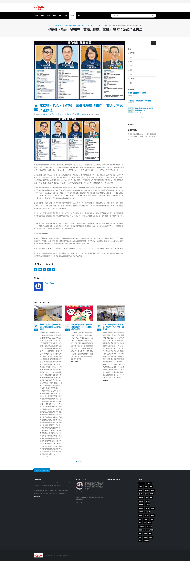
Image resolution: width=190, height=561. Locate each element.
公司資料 (132, 53)
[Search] (153, 15)
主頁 (79, 15)
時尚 (54, 15)
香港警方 (78, 114)
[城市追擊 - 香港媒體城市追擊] (39, 8)
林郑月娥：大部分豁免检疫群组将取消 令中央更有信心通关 (113, 327)
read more (43, 362)
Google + (49, 269)
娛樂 (42, 15)
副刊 (60, 15)
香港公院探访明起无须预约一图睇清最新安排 (145, 109)
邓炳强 (64, 114)
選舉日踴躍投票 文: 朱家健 (137, 93)
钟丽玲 (69, 114)
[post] (130, 110)
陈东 (72, 114)
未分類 (72, 15)
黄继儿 (83, 114)
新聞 (37, 15)
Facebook (35, 269)
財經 (48, 15)
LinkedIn (44, 269)
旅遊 (66, 15)
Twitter (40, 269)
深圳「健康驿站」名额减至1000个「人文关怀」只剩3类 (82, 327)
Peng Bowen (42, 114)
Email (53, 269)
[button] (77, 539)
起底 (59, 114)
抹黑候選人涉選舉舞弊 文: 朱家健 (139, 101)
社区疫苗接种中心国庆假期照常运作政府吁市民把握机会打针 (50, 327)
